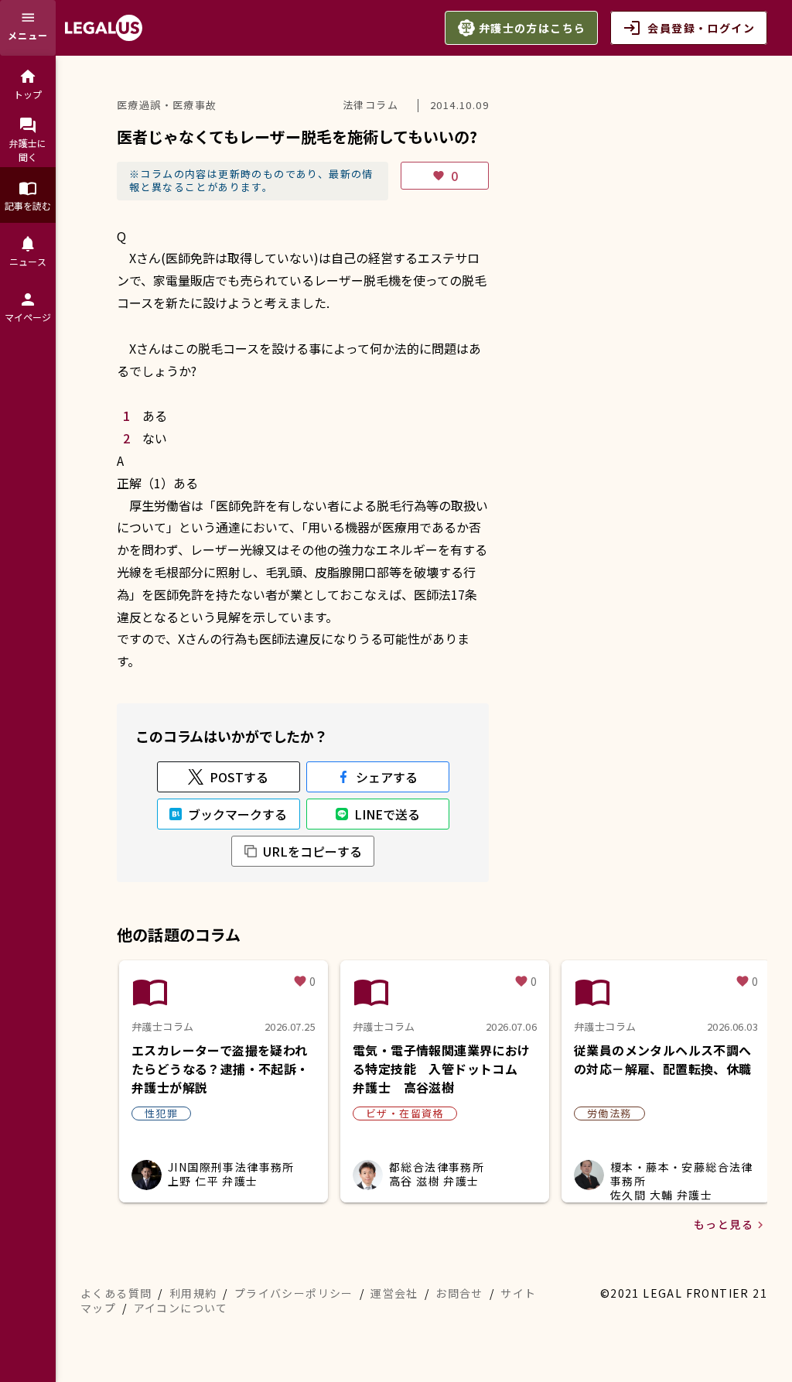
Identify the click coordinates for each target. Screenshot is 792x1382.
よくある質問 (116, 1293)
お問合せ (459, 1293)
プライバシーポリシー (293, 1293)
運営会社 (394, 1293)
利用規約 (193, 1293)
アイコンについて (181, 1307)
